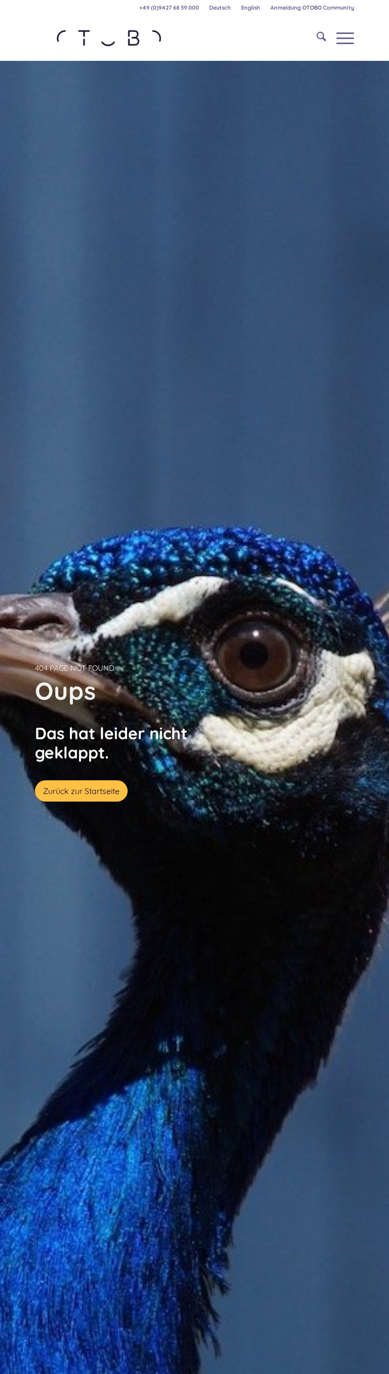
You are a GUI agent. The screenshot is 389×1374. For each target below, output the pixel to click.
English (250, 7)
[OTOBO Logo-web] (109, 38)
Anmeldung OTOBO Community (312, 7)
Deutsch (219, 7)
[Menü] (340, 38)
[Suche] (316, 38)
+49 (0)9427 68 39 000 (169, 7)
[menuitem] (220, 7)
